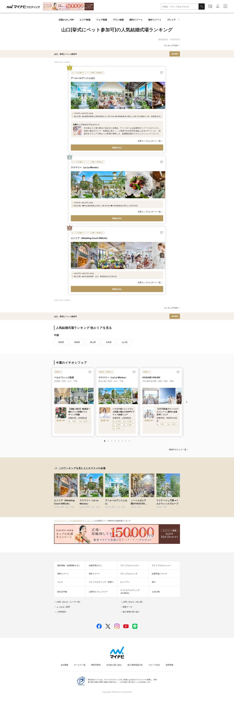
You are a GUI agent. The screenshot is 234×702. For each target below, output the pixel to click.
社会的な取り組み (114, 665)
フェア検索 (101, 19)
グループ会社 (154, 665)
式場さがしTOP (66, 19)
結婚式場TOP (77, 521)
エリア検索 (84, 19)
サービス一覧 (79, 665)
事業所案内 (96, 665)
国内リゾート (136, 19)
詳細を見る (117, 147)
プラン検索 (118, 19)
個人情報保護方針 (135, 665)
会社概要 (64, 665)
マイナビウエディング (62, 521)
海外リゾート (154, 19)
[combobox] (179, 6)
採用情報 (169, 665)
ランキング (88, 521)
